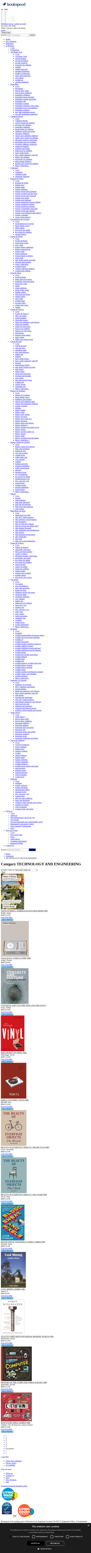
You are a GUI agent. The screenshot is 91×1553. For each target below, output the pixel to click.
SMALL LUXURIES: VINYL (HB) (15, 1100)
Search (3, 35)
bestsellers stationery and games (27, 106)
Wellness (13, 779)
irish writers (19, 509)
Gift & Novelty (16, 342)
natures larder (20, 297)
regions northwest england (25, 206)
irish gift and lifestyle (23, 505)
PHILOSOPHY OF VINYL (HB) (14, 1053)
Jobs (7, 1482)
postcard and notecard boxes (25, 708)
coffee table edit (21, 457)
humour (18, 363)
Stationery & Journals (18, 680)
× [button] (88, 1525)
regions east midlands (23, 200)
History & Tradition (17, 391)
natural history (20, 565)
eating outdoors (21, 288)
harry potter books (22, 153)
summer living (20, 485)
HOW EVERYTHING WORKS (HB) (15, 1423)
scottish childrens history (24, 646)
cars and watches (21, 453)
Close (12, 48)
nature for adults (21, 567)
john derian (19, 333)
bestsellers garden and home (25, 99)
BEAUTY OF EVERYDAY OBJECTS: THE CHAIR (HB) (24, 1195)
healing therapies (21, 788)
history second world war (24, 432)
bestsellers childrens (22, 95)
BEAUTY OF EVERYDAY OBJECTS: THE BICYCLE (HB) (25, 1147)
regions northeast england (24, 204)
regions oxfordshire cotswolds (26, 209)
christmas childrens (22, 134)
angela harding (20, 59)
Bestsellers (10, 44)
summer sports (20, 770)
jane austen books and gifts (25, 260)
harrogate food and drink (24, 728)
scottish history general (23, 665)
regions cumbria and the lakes (26, 194)
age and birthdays (21, 586)
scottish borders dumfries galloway (28, 644)
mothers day (19, 607)
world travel (19, 777)
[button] (45, 1548)
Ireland (13, 494)
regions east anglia (22, 198)
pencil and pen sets (22, 704)
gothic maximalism (22, 468)
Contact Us (10, 845)
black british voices (22, 226)
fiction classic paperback (24, 247)
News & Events (12, 830)
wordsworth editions (22, 271)
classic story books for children (26, 138)
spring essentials (21, 616)
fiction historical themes (24, 256)
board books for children (24, 129)
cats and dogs (20, 348)
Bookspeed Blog (16, 843)
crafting (18, 67)
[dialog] (45, 1538)
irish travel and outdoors (24, 507)
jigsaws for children (22, 329)
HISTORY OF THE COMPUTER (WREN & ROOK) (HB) (24, 1382)
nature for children (22, 569)
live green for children (23, 232)
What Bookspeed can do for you (22, 818)
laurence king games (22, 335)
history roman (20, 429)
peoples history (20, 234)
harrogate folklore (21, 725)
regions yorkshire (21, 215)
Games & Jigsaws (17, 309)
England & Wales (17, 179)
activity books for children (25, 123)
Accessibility (10, 1465)
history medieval (21, 425)
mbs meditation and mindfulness (27, 530)
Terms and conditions (14, 1461)
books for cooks (21, 284)
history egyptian (21, 417)
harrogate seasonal (22, 734)
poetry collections (21, 264)
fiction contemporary (23, 249)
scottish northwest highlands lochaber (29, 672)
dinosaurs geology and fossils (26, 140)
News (12, 837)
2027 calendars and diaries (25, 687)
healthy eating (20, 292)
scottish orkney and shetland (25, 674)
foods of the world (22, 290)
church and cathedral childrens (26, 136)
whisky (18, 307)
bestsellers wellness (22, 110)
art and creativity (21, 63)
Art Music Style (16, 52)
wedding (18, 620)
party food (19, 299)
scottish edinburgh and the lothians (28, 650)
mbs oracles (19, 532)
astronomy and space (23, 550)
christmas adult (20, 174)
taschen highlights (22, 82)
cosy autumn (20, 460)
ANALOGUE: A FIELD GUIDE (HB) (16, 958)
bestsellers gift (20, 101)
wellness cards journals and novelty (28, 710)
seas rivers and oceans (23, 577)
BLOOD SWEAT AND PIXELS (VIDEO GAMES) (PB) (23, 1242)
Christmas (14, 168)
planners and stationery (23, 706)
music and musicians (23, 76)
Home (8, 39)
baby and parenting (22, 449)
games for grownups (22, 327)
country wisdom (21, 406)
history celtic (20, 412)
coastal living (20, 455)
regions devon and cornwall (25, 196)
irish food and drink (22, 294)
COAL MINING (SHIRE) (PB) (13, 1289)
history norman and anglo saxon (27, 427)
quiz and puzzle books (23, 380)
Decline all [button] (55, 1543)
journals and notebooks (23, 698)
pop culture (19, 78)
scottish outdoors (21, 676)
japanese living (20, 472)
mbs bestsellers (20, 522)
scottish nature (20, 575)
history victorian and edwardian (27, 438)
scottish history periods (23, 667)
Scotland (13, 629)
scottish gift (19, 382)
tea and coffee (20, 303)
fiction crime (20, 252)
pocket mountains (21, 762)
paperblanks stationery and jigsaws (28, 702)
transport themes (21, 773)
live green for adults (22, 230)
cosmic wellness (21, 785)
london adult (20, 187)
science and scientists (23, 573)
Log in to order (6, 917)
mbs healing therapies (23, 528)
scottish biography (22, 642)
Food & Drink (15, 273)
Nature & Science (17, 543)
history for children (22, 157)
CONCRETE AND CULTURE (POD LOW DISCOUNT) (23, 1005)
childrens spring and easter (25, 131)
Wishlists (4, 24)
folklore (18, 357)
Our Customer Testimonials (20, 826)
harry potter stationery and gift (26, 155)
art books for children (23, 65)
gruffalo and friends (22, 149)
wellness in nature (22, 805)
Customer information (18, 841)
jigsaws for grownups (23, 331)
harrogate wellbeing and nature (26, 738)
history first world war (23, 419)
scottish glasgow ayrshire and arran (28, 663)
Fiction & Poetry (16, 237)
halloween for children (23, 151)
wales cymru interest (22, 217)
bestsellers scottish (22, 104)
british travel (19, 185)
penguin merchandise (23, 262)
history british (20, 410)
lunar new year (20, 605)
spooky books (20, 384)
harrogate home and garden (25, 732)
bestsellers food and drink (24, 97)
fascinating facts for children (25, 142)
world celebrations (22, 625)
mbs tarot (18, 539)
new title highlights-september (26, 114)
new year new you (22, 481)
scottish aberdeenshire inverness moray (29, 635)
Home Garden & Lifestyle (20, 442)
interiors (18, 470)
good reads (19, 258)
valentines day (20, 387)
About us (9, 811)
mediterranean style (22, 479)
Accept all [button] (35, 1543)
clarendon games (21, 320)
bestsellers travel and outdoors (26, 108)
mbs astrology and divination (26, 520)
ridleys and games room (24, 339)
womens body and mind (24, 809)
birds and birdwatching (23, 552)
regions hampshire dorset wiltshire (28, 202)
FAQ (12, 828)
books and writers (21, 243)
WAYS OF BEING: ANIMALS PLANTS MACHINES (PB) (24, 911)
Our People (14, 820)
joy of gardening (21, 475)
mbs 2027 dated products (24, 517)
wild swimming (21, 775)
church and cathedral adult (25, 402)
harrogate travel (21, 736)
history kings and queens (24, 423)
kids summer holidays (23, 161)
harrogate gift (20, 730)
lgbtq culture (20, 228)
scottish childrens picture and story (28, 648)
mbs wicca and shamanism (25, 541)
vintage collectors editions (24, 269)
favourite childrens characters (26, 144)
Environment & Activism (19, 219)
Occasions (14, 580)
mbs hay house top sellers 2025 (27, 526)
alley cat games (21, 316)
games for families (22, 146)
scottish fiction (20, 267)
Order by (8, 870)
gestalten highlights (22, 71)
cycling (18, 753)
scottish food (20, 301)
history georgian (21, 421)
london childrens (21, 189)
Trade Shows (15, 713)
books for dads (20, 590)
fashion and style (21, 69)
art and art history (21, 61)
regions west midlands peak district (28, 213)
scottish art (19, 80)
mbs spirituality (21, 537)
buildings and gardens (23, 399)
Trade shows (15, 839)
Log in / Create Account (17, 24)
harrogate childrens (22, 723)
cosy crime (19, 245)
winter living (20, 490)
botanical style (20, 451)
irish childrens (20, 500)
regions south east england (25, 211)
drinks (17, 286)
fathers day (19, 354)
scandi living (20, 483)
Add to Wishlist (7, 920)
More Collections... (22, 166)
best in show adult (22, 91)
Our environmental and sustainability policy (26, 822)
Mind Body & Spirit (17, 511)
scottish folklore (21, 657)
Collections (10, 46)
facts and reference (22, 352)
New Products (11, 41)
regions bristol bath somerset (25, 191)
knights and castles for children (26, 164)
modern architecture (22, 74)
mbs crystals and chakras (24, 524)
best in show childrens (23, 93)
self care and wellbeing (23, 798)
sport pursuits (20, 768)
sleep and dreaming (22, 800)
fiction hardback (21, 254)
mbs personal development (25, 535)
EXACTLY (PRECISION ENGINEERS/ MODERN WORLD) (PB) (27, 1336)
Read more (58, 1532)
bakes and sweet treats (23, 279)
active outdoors (21, 747)
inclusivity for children (23, 159)
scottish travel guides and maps (26, 766)
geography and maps (23, 558)
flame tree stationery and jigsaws (27, 322)
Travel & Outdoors (17, 740)
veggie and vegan (21, 305)
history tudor (20, 436)
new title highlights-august (25, 112)
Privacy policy (11, 1463)
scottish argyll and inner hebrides (27, 637)
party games (19, 337)
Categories (10, 856)
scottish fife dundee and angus (26, 655)
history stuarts (20, 434)
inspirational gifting (22, 365)
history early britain (22, 414)
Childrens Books (16, 116)
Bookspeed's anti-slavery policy (22, 824)
